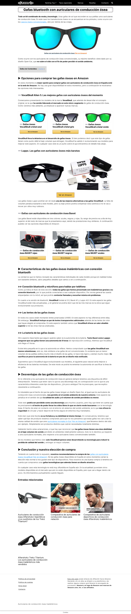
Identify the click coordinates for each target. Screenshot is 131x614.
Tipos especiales (65, 3)
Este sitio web (73, 579)
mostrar (41, 69)
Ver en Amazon (33, 131)
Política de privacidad (26, 579)
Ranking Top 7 (50, 3)
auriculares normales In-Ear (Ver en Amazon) (67, 421)
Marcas (80, 3)
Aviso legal (22, 586)
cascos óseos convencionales (33, 22)
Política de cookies (25, 582)
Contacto (105, 3)
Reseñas (92, 3)
